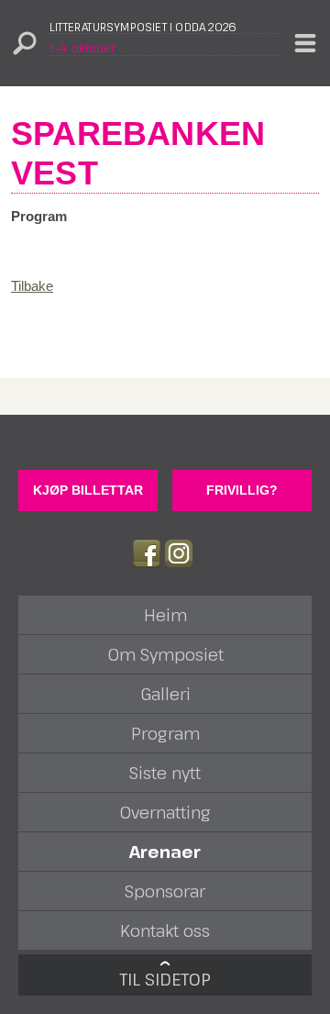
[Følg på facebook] (146, 553)
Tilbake (32, 286)
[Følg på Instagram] (178, 553)
